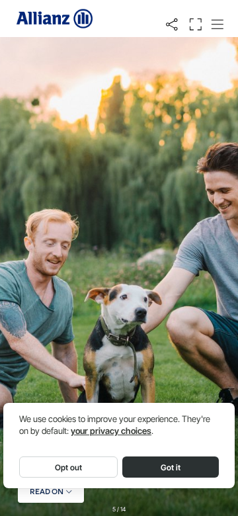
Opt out (68, 467)
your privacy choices (111, 431)
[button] (172, 24)
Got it (170, 467)
